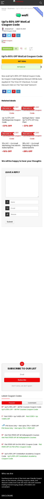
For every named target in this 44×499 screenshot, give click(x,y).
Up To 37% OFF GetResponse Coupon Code (11, 120)
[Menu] (2, 3)
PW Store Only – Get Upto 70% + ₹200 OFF (22, 426)
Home (4, 8)
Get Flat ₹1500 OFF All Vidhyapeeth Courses (22, 435)
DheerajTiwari (8, 29)
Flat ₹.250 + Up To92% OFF (14, 416)
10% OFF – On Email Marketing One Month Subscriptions (11, 145)
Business (11, 8)
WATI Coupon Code (10, 31)
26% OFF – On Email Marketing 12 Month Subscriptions (30, 145)
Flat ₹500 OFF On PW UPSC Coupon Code (21, 444)
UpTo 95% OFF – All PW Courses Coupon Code (23, 407)
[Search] (40, 3)
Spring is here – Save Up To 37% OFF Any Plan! (31, 120)
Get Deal (22, 61)
